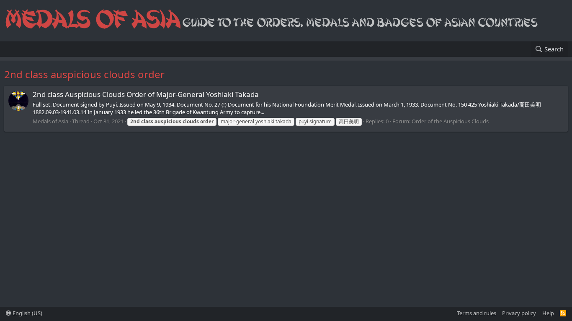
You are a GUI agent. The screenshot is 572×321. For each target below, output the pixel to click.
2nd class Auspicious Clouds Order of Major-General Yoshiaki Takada (146, 94)
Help (548, 313)
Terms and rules (476, 313)
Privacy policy (519, 313)
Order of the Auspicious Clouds (450, 121)
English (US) (26, 313)
